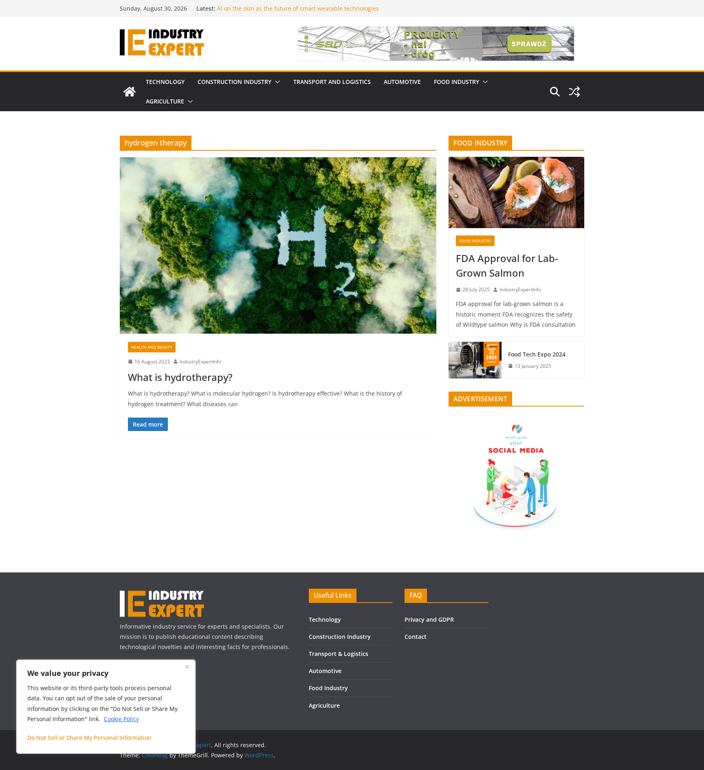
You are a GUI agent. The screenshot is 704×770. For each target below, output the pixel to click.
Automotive (325, 671)
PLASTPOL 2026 (238, 6)
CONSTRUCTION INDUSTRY (234, 82)
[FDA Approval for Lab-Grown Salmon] (516, 192)
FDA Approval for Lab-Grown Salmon (507, 265)
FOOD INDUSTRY (456, 82)
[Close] (187, 666)
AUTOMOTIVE (402, 82)
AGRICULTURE (165, 101)
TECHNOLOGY (165, 82)
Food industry (475, 241)
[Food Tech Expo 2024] (475, 360)
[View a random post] (574, 91)
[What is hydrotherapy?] (278, 245)
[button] (275, 82)
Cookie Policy (121, 719)
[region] (106, 707)
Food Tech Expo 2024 (536, 354)
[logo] (162, 594)
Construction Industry (340, 636)
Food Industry (328, 688)
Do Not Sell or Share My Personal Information (89, 737)
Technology (325, 619)
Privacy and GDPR (429, 619)
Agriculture (324, 705)
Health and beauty (151, 347)
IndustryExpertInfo (200, 361)
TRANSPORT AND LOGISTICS (332, 82)
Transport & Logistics (338, 654)
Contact (416, 636)
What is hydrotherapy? (180, 377)
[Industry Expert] (129, 91)
